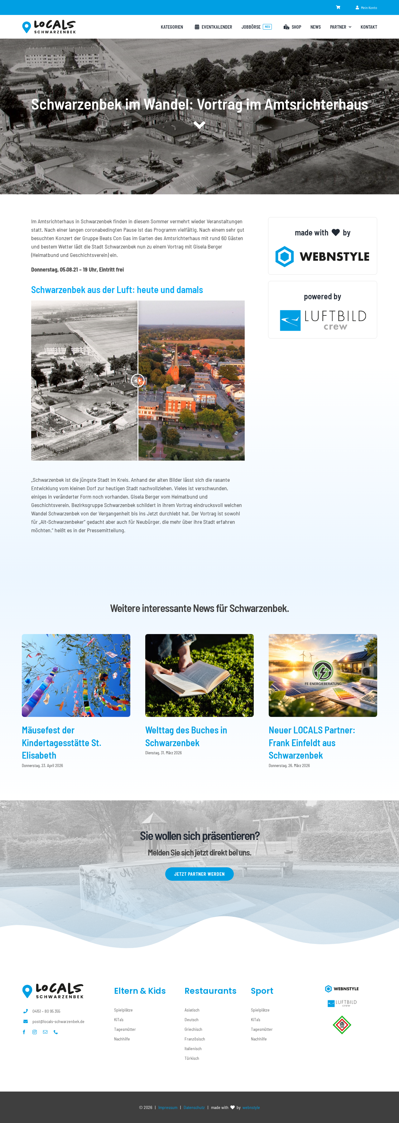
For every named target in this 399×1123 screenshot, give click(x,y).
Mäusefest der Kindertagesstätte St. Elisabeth (61, 742)
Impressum (167, 1107)
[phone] (56, 1032)
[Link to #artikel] (199, 125)
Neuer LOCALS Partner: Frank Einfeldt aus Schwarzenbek (312, 742)
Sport (262, 991)
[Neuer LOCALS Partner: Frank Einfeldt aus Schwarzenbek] (323, 637)
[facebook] (24, 1032)
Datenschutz (194, 1107)
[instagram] (34, 1032)
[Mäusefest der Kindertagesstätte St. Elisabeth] (76, 637)
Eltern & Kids (140, 991)
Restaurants (211, 991)
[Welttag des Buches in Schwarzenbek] (199, 637)
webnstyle (251, 1107)
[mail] (45, 1032)
